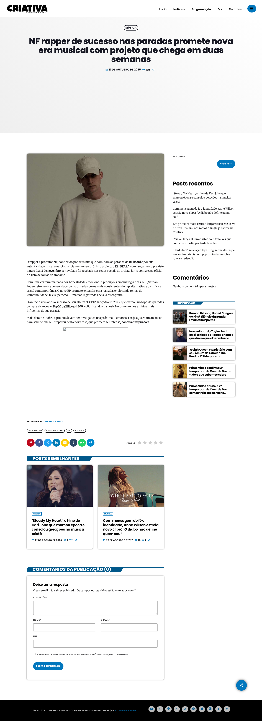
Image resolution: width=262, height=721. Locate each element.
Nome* (37, 620)
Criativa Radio (53, 421)
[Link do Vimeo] (27, 8)
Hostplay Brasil (125, 710)
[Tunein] (168, 709)
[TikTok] (177, 709)
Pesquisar (179, 156)
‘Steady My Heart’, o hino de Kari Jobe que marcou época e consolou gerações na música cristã (58, 527)
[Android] (227, 709)
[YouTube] (151, 709)
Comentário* (41, 597)
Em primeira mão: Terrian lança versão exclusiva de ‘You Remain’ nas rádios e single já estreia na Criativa (204, 228)
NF (69, 430)
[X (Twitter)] (160, 709)
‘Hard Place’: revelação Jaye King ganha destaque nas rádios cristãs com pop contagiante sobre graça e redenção (204, 254)
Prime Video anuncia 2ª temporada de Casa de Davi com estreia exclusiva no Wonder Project (208, 391)
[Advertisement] (131, 99)
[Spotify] (193, 709)
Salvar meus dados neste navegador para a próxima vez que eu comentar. (83, 654)
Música (131, 28)
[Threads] (185, 709)
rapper (79, 430)
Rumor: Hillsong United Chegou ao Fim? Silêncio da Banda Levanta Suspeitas (211, 316)
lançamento (54, 430)
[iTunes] (202, 709)
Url (35, 636)
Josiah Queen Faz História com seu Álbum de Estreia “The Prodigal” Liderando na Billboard (210, 355)
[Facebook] (218, 709)
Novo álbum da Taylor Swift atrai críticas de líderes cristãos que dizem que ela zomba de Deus (211, 336)
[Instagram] (210, 709)
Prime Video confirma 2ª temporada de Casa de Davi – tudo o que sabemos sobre (210, 371)
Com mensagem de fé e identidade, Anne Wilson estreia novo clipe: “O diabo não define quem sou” (130, 527)
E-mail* (105, 620)
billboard (35, 430)
